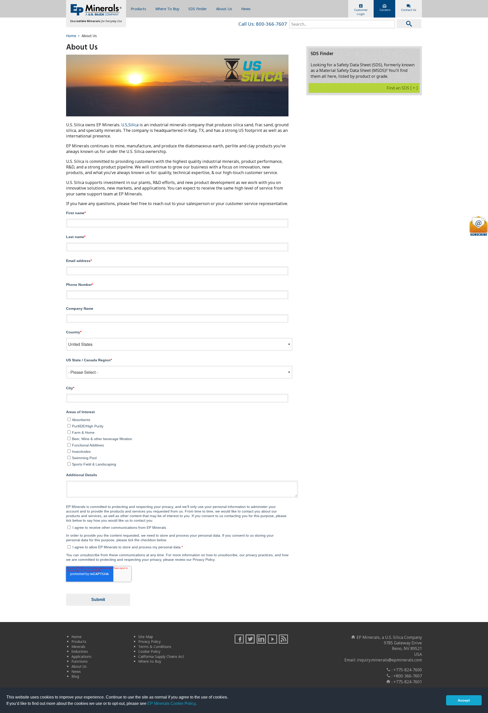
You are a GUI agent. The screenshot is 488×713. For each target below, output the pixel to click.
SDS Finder (197, 8)
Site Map (145, 636)
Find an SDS (402, 88)
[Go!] (409, 23)
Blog (75, 676)
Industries (79, 651)
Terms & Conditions (154, 646)
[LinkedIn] (261, 639)
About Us (224, 8)
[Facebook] (239, 639)
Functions (79, 661)
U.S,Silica (130, 125)
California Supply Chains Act (161, 656)
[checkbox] (177, 441)
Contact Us (408, 10)
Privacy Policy (149, 641)
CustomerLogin (361, 12)
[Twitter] (250, 639)
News (246, 8)
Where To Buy (167, 8)
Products (138, 8)
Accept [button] (464, 700)
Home (71, 35)
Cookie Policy (149, 651)
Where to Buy (149, 661)
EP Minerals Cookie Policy (171, 703)
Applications (81, 656)
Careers (384, 10)
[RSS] (283, 639)
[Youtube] (272, 639)
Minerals (78, 646)
